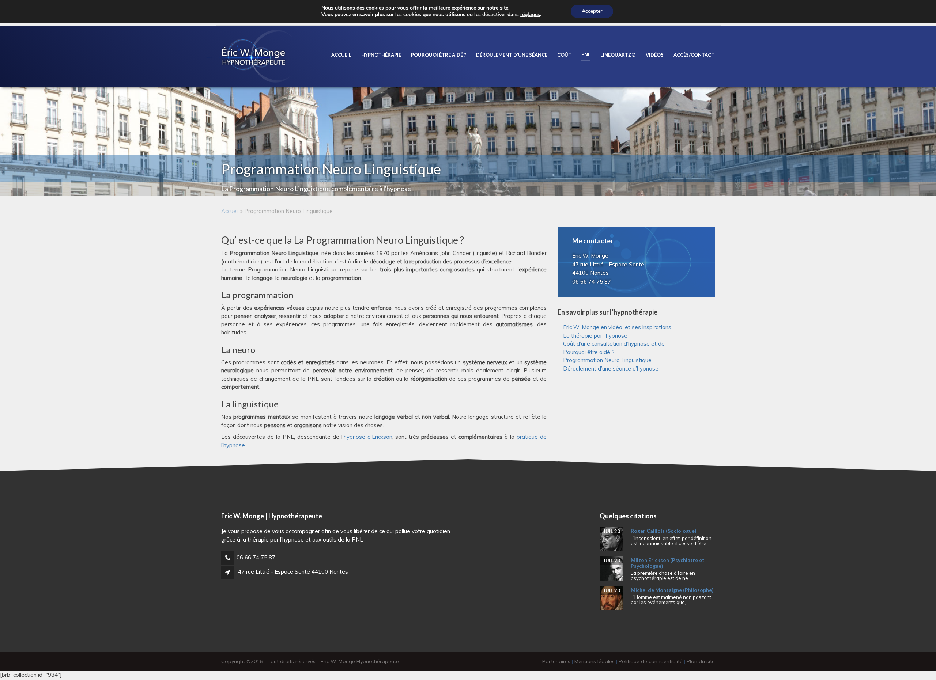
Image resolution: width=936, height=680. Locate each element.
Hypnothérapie (381, 55)
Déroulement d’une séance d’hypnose (610, 368)
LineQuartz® (618, 55)
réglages (530, 14)
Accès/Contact (693, 55)
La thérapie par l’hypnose (595, 335)
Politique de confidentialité (651, 661)
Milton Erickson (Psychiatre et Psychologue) (668, 563)
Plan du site (701, 661)
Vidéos (655, 55)
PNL (585, 54)
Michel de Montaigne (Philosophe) (672, 590)
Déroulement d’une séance (511, 55)
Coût (564, 55)
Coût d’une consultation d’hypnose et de (614, 343)
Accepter (592, 11)
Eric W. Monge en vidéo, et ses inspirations (617, 327)
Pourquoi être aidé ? (438, 55)
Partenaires (556, 661)
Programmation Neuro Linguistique (607, 360)
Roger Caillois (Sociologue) (664, 531)
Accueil (341, 55)
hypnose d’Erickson (368, 436)
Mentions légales (594, 661)
